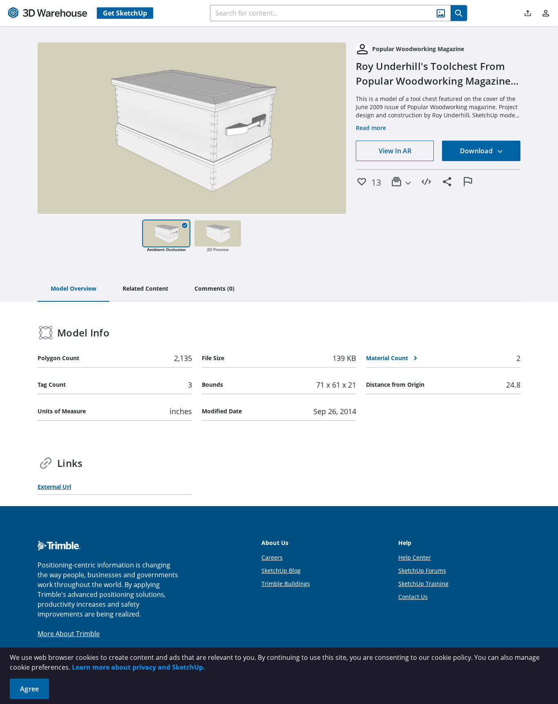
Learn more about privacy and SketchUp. (138, 667)
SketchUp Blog (281, 570)
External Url (54, 487)
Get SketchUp (125, 13)
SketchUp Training (423, 583)
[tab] (73, 289)
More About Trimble (69, 633)
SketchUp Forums (422, 570)
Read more (371, 128)
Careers (272, 557)
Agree (29, 688)
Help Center (414, 557)
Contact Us (413, 597)
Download (477, 150)
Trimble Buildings (285, 583)
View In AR (395, 150)
